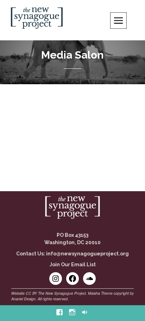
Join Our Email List (73, 264)
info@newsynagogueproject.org (87, 253)
